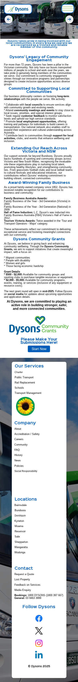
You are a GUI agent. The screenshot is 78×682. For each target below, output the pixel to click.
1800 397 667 (54, 595)
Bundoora (20, 510)
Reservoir (20, 531)
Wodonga (19, 552)
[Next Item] (69, 19)
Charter (19, 372)
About (17, 429)
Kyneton (19, 521)
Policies (19, 466)
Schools (19, 387)
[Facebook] (39, 618)
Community (21, 444)
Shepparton (21, 542)
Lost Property (22, 579)
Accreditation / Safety (27, 434)
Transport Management (28, 393)
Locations (26, 499)
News (17, 460)
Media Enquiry (22, 590)
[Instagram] (39, 643)
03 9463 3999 (33, 598)
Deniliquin (20, 515)
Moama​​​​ (19, 526)
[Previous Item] (9, 19)
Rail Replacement (25, 382)
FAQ (17, 450)
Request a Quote (24, 574)
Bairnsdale (20, 505)
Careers (18, 439)
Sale (17, 536)
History (18, 455)
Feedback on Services (27, 584)
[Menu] (67, 8)
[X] (39, 631)
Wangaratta (21, 547)
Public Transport (24, 377)
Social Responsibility (25, 471)
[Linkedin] (39, 655)
